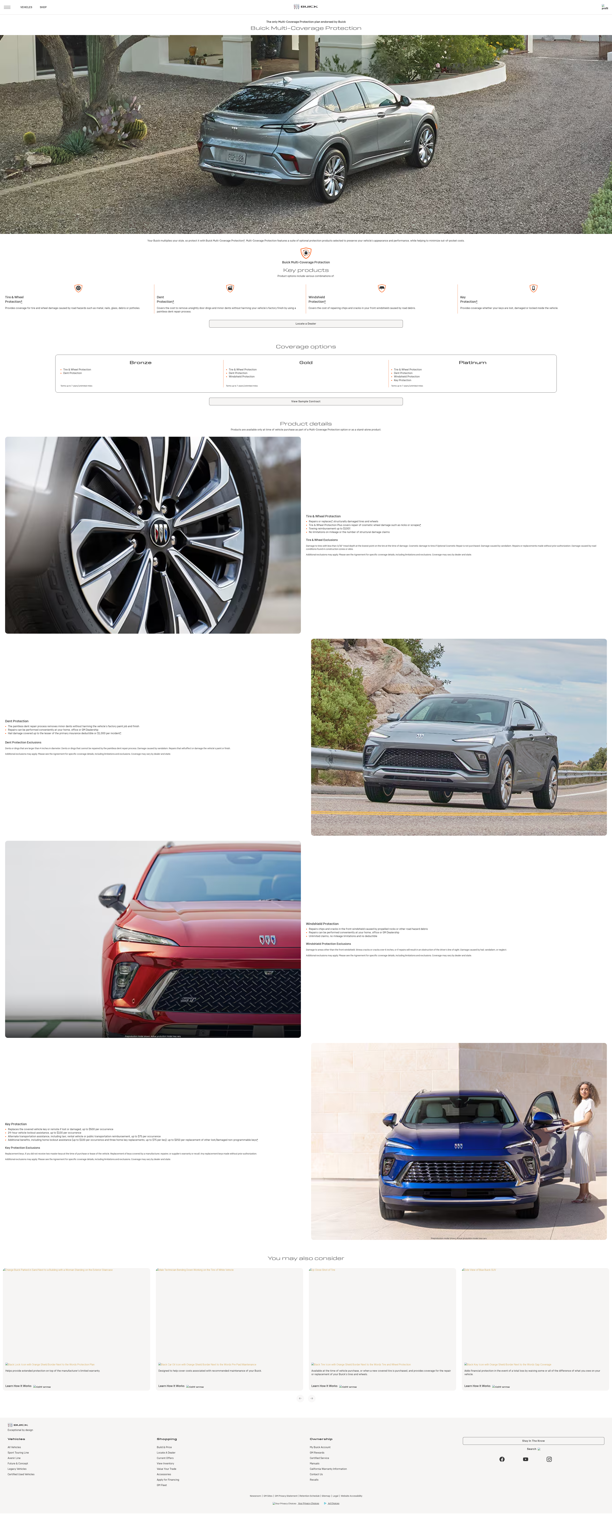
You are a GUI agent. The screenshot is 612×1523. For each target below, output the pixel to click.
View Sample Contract (306, 401)
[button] (244, 240)
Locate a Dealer (306, 323)
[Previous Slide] (300, 1398)
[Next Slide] (312, 1398)
